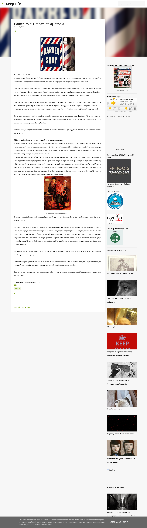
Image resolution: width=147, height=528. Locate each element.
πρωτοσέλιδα (122, 90)
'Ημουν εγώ (111, 327)
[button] (15, 31)
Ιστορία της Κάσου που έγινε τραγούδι (121, 273)
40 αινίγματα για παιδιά (115, 487)
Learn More (115, 522)
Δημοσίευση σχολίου (22, 307)
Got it (125, 522)
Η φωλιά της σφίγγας (114, 409)
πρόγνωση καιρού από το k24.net (123, 111)
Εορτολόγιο (120, 149)
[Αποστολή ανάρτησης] (15, 286)
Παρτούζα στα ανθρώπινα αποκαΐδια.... (121, 434)
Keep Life (13, 4)
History (17, 288)
